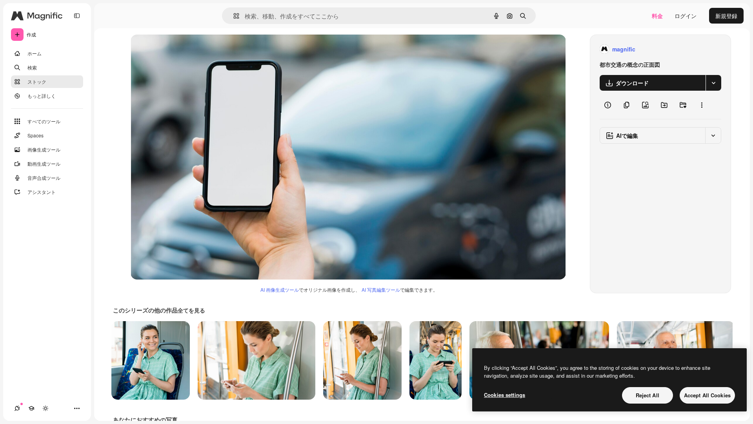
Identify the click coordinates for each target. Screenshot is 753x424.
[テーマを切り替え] (45, 408)
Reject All (647, 395)
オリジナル (184, 49)
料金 (657, 16)
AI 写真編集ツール (381, 289)
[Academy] (31, 408)
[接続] (17, 408)
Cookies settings (504, 394)
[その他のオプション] (701, 105)
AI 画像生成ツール (279, 289)
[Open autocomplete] (233, 16)
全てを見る (191, 310)
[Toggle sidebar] (77, 15)
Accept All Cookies (707, 395)
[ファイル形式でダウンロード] (713, 83)
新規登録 (726, 16)
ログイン (686, 16)
